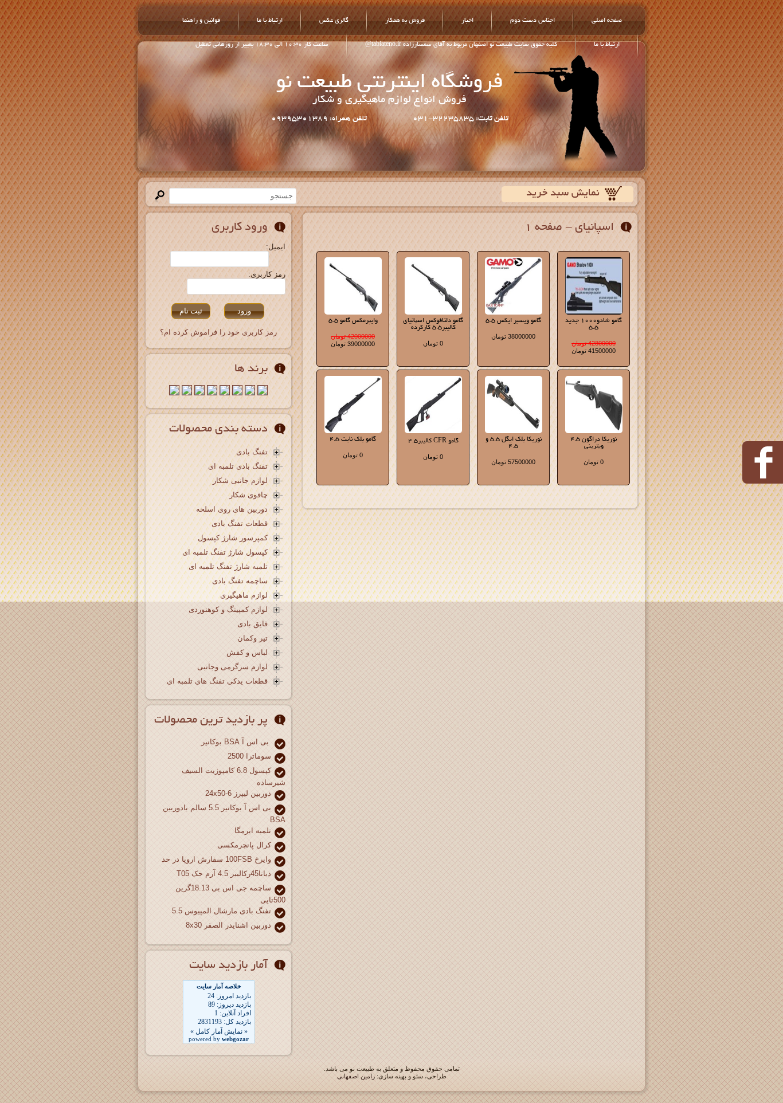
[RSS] (151, 1076)
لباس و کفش (247, 653)
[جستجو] (159, 196)
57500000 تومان (513, 461)
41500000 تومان (593, 350)
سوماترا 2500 (249, 756)
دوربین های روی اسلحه (232, 509)
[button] (244, 311)
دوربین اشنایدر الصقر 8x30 (228, 925)
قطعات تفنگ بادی (240, 524)
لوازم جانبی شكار (240, 481)
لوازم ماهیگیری (244, 595)
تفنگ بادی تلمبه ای (238, 466)
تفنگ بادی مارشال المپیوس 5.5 (221, 910)
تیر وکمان (252, 638)
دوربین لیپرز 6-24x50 (238, 793)
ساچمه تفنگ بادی (240, 581)
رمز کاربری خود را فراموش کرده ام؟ (218, 332)
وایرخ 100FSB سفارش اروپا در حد (216, 859)
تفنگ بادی (252, 452)
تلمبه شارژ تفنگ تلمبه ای (228, 567)
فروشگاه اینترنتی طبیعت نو (389, 83)
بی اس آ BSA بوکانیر (236, 741)
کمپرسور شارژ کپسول (233, 538)
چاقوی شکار (248, 495)
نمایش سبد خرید (563, 193)
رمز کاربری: (266, 274)
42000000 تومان (353, 336)
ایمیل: (275, 246)
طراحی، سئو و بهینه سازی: (412, 1076)
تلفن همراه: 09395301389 (319, 119)
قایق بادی (252, 624)
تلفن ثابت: (491, 119)
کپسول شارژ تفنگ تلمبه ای (225, 552)
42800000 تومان (593, 343)
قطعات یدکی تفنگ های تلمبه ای (217, 681)
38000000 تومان (513, 336)
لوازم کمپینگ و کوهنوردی (228, 610)
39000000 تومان (353, 343)
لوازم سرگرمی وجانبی (232, 667)
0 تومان (433, 343)
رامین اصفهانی (356, 1076)
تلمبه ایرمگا (252, 830)
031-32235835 (443, 119)
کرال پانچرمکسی (244, 845)
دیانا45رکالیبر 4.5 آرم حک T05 (224, 873)
